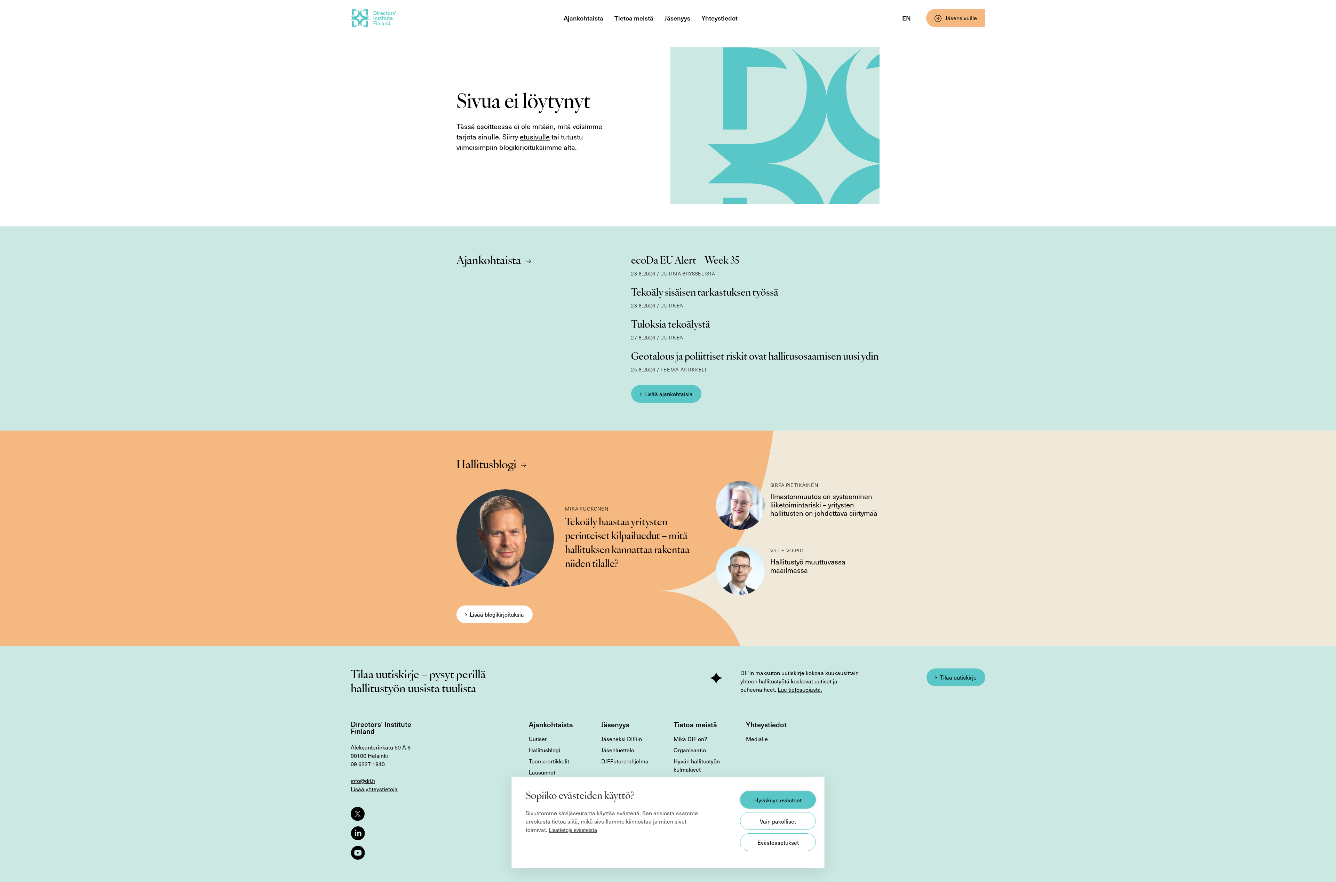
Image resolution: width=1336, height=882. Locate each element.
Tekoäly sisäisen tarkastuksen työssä (704, 293)
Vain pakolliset (778, 821)
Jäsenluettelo (617, 750)
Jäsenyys (677, 18)
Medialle (757, 739)
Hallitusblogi (486, 465)
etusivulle (535, 136)
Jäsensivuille (961, 18)
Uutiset (538, 739)
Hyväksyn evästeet (778, 800)
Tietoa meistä (633, 18)
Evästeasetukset (778, 842)
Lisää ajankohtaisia (668, 394)
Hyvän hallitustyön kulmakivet (697, 765)
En (906, 18)
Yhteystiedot (719, 18)
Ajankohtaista (583, 18)
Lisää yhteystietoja (374, 789)
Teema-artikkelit (549, 761)
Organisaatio (690, 750)
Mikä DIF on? (690, 739)
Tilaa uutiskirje (958, 677)
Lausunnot (542, 772)
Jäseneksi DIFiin (621, 739)
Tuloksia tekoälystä (670, 325)
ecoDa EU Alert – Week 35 (685, 261)
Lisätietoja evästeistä (573, 830)
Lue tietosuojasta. (800, 689)
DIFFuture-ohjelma (625, 761)
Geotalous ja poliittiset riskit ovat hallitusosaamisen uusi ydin (754, 357)
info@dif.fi (363, 780)
